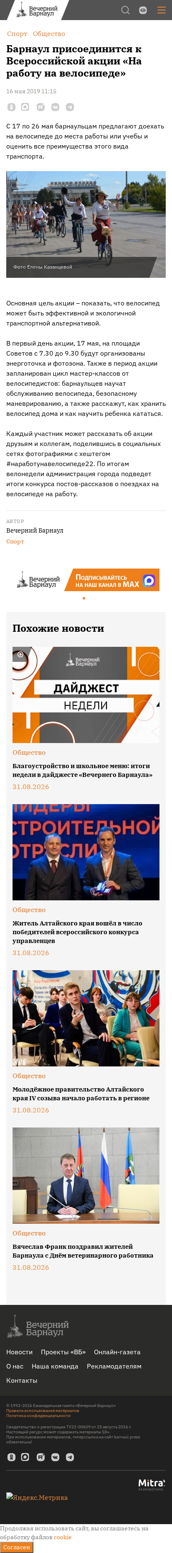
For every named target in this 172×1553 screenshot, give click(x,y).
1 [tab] (84, 599)
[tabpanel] (86, 580)
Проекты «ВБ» (63, 1352)
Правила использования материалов (42, 1410)
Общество (29, 752)
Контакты (22, 1380)
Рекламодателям (114, 1366)
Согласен (16, 1547)
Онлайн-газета (117, 1352)
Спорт (15, 541)
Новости (19, 1352)
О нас (14, 1366)
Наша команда (55, 1366)
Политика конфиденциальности (38, 1415)
